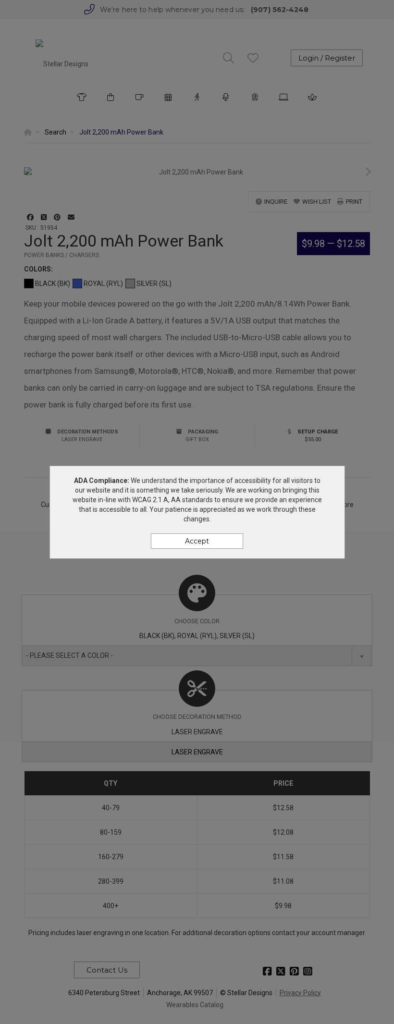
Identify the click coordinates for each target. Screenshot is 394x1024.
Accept (197, 541)
